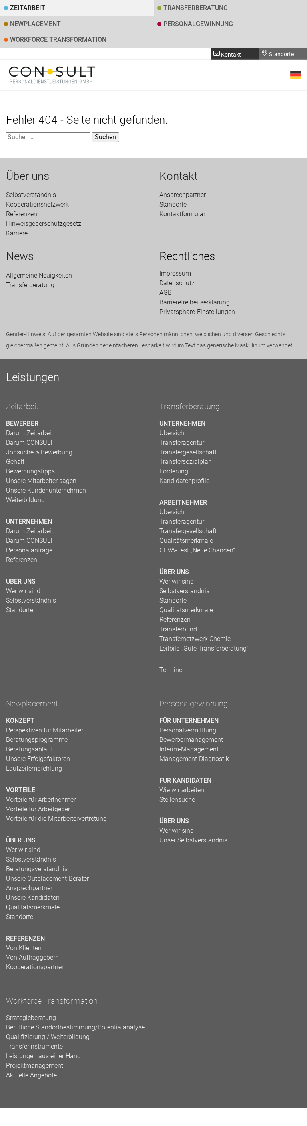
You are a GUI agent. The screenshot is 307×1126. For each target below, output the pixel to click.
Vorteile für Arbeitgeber (38, 809)
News (20, 256)
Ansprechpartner (182, 195)
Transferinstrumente (34, 1046)
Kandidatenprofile (184, 481)
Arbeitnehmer (183, 502)
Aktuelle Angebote (31, 1075)
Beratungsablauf (29, 749)
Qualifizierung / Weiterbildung (48, 1037)
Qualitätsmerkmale (186, 540)
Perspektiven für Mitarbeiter (44, 730)
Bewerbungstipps (30, 471)
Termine (170, 670)
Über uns (27, 176)
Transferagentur (181, 442)
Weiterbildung (25, 500)
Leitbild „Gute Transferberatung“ (204, 648)
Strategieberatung (31, 1017)
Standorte (281, 54)
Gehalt (15, 461)
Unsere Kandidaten (33, 897)
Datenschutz (177, 283)
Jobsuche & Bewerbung (39, 452)
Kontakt (230, 54)
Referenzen (21, 214)
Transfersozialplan (185, 461)
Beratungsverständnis (37, 869)
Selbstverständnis (31, 195)
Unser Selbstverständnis (193, 840)
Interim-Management (189, 749)
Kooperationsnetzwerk (37, 204)
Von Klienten (24, 948)
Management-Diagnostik (194, 759)
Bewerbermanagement (191, 739)
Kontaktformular (182, 214)
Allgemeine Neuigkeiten (39, 275)
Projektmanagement (34, 1065)
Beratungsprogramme (37, 739)
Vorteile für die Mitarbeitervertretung (56, 818)
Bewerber (22, 423)
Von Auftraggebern (32, 957)
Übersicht (172, 433)
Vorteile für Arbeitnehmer (41, 799)
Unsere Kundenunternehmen (46, 490)
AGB (165, 292)
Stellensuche (177, 799)
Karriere (17, 233)
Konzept (20, 720)
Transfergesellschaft (188, 452)
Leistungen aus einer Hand (43, 1056)
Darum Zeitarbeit (29, 433)
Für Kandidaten (185, 780)
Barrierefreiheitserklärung (194, 302)
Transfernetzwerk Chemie (195, 639)
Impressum (175, 273)
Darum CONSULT (30, 442)
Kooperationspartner (35, 967)
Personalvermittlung (187, 730)
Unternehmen (29, 521)
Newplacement (35, 24)
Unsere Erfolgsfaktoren (38, 759)
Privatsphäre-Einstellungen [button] (197, 312)
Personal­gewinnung (198, 24)
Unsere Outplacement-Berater (47, 878)
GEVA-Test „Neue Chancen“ (197, 550)
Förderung (173, 471)
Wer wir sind (23, 591)
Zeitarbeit (27, 8)
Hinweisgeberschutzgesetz (43, 223)
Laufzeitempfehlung (34, 768)
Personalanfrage (29, 550)
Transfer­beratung (195, 8)
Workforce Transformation (58, 39)
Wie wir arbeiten (181, 790)
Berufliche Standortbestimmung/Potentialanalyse (75, 1027)
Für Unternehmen (189, 720)
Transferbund (178, 629)
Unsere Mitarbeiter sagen (41, 481)
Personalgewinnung (193, 703)
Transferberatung (189, 406)
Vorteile (20, 790)
